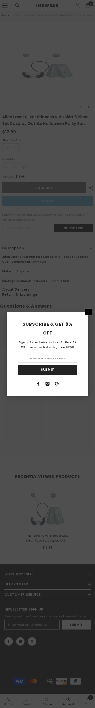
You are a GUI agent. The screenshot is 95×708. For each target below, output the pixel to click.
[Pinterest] (56, 383)
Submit (47, 369)
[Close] (88, 312)
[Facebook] (38, 383)
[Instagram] (47, 383)
